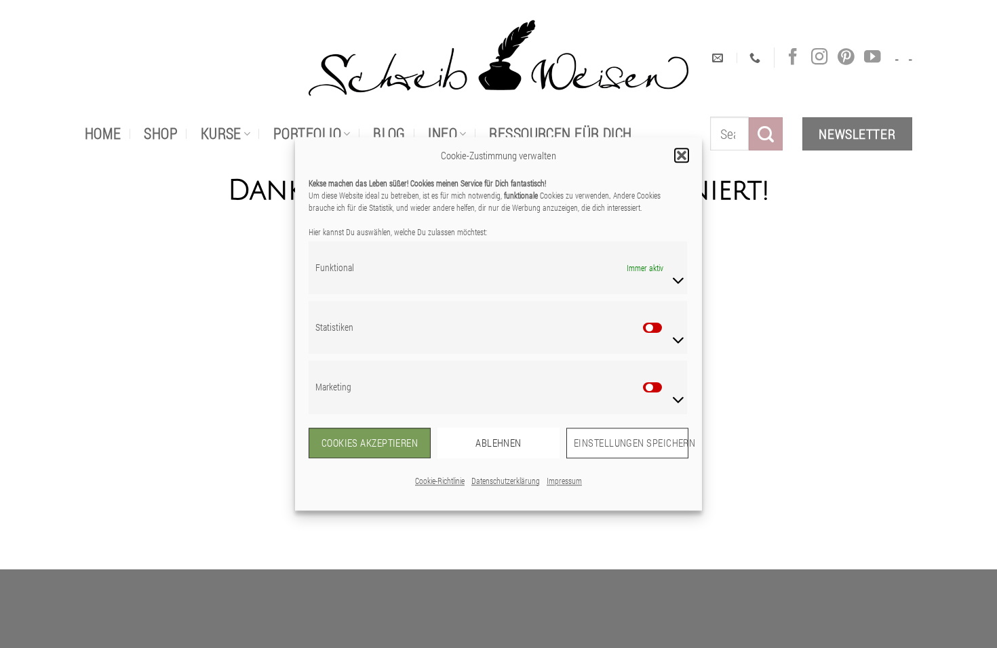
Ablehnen (498, 442)
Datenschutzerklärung (505, 480)
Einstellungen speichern (631, 442)
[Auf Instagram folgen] (819, 57)
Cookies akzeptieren (369, 442)
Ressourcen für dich (560, 133)
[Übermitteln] (766, 133)
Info (442, 133)
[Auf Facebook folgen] (793, 57)
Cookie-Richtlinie (440, 480)
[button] (681, 155)
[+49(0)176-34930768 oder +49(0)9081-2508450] (756, 58)
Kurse (221, 133)
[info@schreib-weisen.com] (719, 58)
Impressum (564, 480)
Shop (161, 133)
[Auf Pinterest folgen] (846, 57)
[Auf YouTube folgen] (872, 57)
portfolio (307, 133)
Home (103, 133)
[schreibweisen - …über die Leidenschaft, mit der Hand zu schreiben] (498, 58)
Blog (389, 133)
